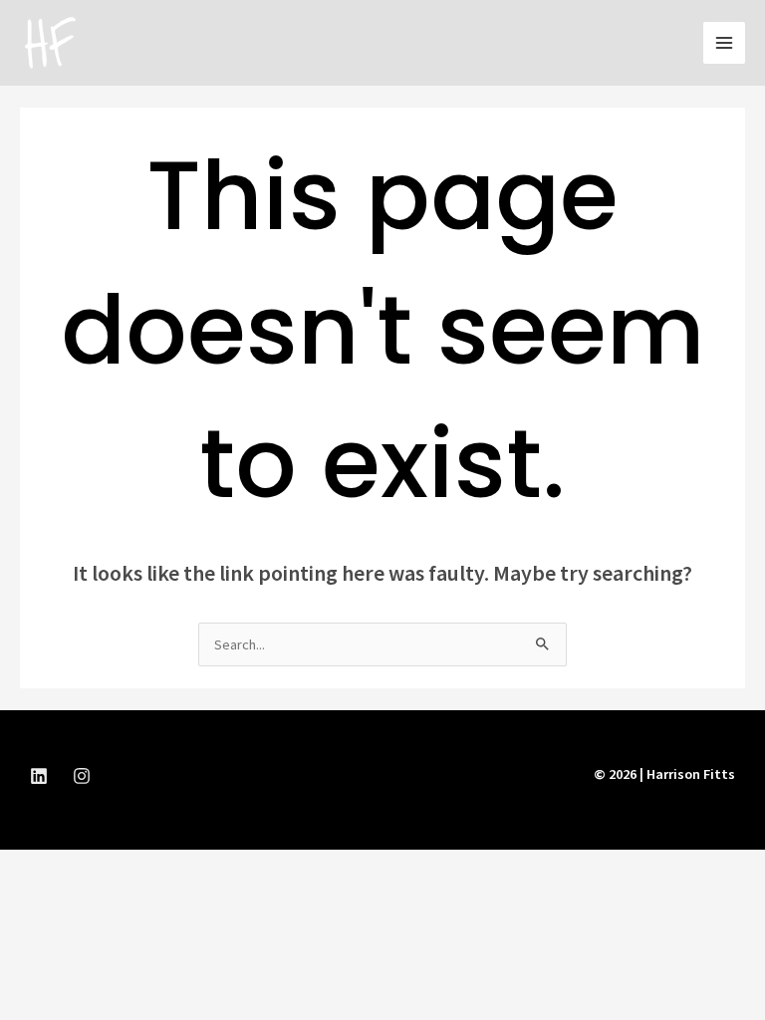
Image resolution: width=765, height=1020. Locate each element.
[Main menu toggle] (724, 43)
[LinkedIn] (39, 776)
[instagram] (82, 776)
